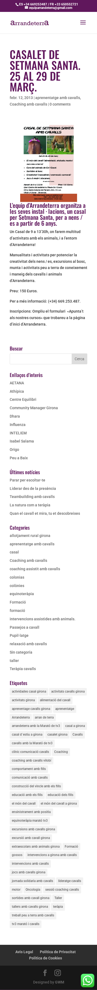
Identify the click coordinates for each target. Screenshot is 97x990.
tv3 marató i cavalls (25, 924)
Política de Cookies (45, 958)
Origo (14, 449)
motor (16, 889)
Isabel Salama (22, 441)
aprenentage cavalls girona (31, 709)
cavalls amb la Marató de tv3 (32, 743)
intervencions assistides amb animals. (42, 619)
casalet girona (57, 734)
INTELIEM (18, 433)
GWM (59, 982)
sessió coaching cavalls (62, 889)
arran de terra (44, 717)
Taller (58, 898)
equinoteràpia (22, 594)
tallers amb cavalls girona (30, 907)
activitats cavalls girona (68, 691)
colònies (17, 585)
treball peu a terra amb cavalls (33, 915)
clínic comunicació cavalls (30, 752)
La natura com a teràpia (30, 505)
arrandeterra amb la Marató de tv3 (36, 726)
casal (14, 552)
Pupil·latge (19, 635)
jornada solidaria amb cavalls (32, 881)
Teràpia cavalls (23, 669)
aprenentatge (64, 709)
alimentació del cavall (55, 700)
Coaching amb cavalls (28, 104)
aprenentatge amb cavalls (57, 98)
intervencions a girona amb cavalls (52, 855)
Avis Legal (24, 952)
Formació (18, 602)
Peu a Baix (19, 458)
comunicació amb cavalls (30, 777)
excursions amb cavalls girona (33, 829)
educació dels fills (60, 795)
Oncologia (33, 889)
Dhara (15, 416)
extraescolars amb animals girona (36, 846)
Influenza (18, 424)
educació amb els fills (27, 795)
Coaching (61, 752)
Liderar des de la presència (33, 488)
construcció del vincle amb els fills (36, 786)
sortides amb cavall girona (30, 898)
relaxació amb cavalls (28, 644)
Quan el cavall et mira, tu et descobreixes (45, 513)
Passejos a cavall (24, 627)
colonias (17, 577)
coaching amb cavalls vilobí (31, 760)
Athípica (17, 391)
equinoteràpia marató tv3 (30, 820)
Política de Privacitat (58, 952)
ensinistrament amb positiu (31, 812)
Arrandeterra (21, 717)
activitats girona (23, 700)
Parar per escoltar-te (27, 480)
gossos (17, 855)
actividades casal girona (29, 691)
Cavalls (77, 734)
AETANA (17, 383)
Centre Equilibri (23, 399)
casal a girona (75, 726)
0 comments (60, 104)
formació (17, 610)
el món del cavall (24, 803)
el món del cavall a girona (59, 803)
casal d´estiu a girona (27, 734)
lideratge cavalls (69, 881)
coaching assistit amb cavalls (35, 569)
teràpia (58, 907)
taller (14, 660)
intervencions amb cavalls (30, 864)
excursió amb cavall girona (31, 838)
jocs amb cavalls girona (28, 872)
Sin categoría (21, 652)
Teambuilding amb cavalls (32, 496)
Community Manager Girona (34, 408)
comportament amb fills (29, 769)
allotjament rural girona (30, 535)
